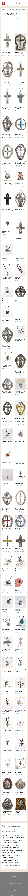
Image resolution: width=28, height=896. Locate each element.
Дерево (11, 861)
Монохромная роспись (10, 868)
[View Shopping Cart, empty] (19, 3)
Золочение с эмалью (9, 863)
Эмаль (5, 888)
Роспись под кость (8, 876)
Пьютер (5, 873)
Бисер (5, 861)
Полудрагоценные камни (10, 871)
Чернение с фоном (8, 881)
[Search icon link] (8, 3)
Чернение (17, 878)
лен (18, 888)
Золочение (20, 861)
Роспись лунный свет (17, 873)
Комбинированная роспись (10, 866)
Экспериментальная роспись (11, 886)
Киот (19, 863)
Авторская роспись (9, 858)
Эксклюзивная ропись (10, 883)
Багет (20, 858)
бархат (13, 888)
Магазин (9, 9)
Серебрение (7, 878)
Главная (4, 9)
